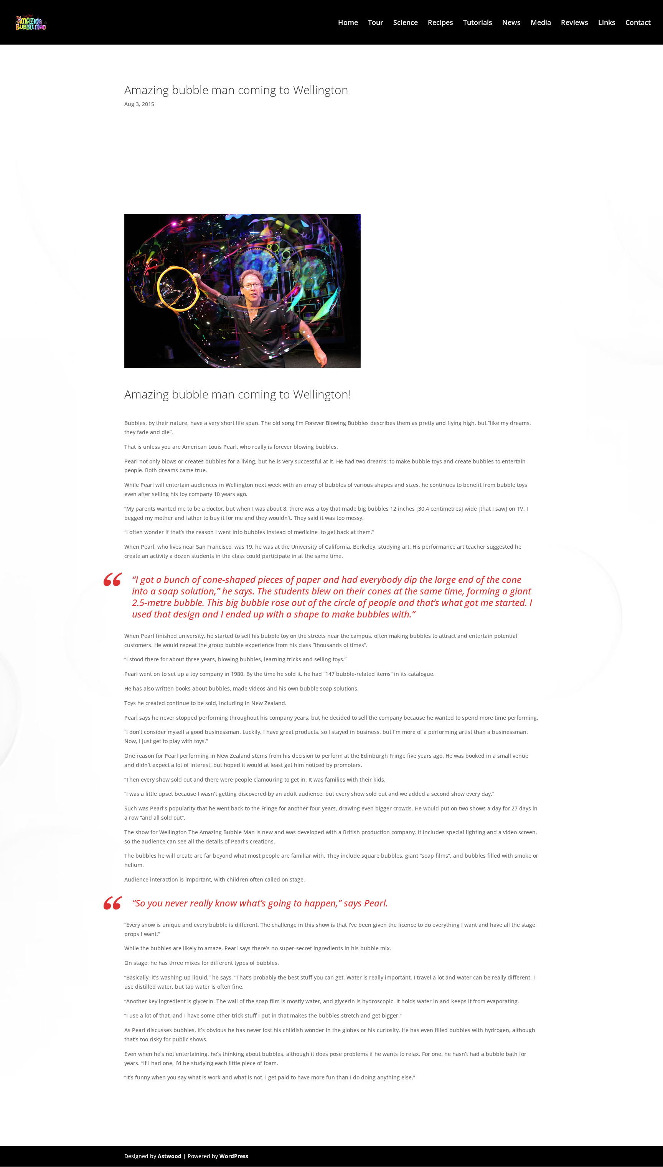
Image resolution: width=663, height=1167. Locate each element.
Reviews (574, 23)
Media (541, 23)
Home (348, 23)
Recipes (440, 23)
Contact (638, 23)
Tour (375, 23)
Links (606, 23)
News (511, 23)
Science (405, 23)
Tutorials (477, 23)
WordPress (233, 1156)
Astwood (169, 1156)
